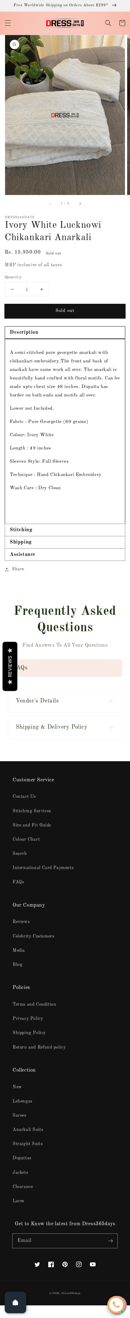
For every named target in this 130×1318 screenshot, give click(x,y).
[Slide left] (50, 204)
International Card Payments (43, 868)
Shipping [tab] (21, 542)
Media (19, 950)
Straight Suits (28, 1144)
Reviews (21, 922)
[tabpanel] (65, 431)
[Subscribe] (110, 1241)
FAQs (18, 882)
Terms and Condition (34, 1004)
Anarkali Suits (28, 1129)
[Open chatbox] (116, 1305)
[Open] (15, 1302)
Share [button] (18, 569)
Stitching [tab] (21, 529)
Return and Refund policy (39, 1047)
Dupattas (22, 1158)
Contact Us (24, 796)
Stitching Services (32, 811)
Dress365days (71, 1293)
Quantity (13, 277)
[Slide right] (80, 204)
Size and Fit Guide (32, 825)
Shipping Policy (29, 1033)
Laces (18, 1201)
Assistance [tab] (23, 554)
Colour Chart (26, 839)
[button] (8, 23)
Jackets (20, 1172)
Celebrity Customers (33, 936)
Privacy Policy (28, 1018)
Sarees (20, 1115)
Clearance (23, 1187)
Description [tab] (24, 332)
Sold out (65, 311)
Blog (17, 964)
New (17, 1087)
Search (20, 853)
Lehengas (22, 1101)
